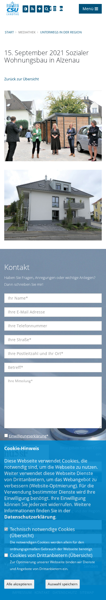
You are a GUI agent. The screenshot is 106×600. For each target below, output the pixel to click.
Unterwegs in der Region (61, 32)
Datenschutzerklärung (29, 517)
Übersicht (21, 535)
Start (9, 32)
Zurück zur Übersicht (21, 78)
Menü (89, 8)
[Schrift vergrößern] (39, 8)
